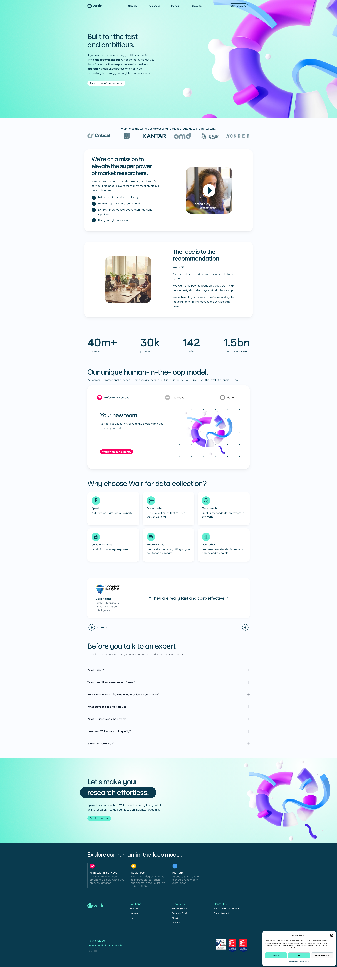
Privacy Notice (304, 962)
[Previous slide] (91, 627)
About (175, 918)
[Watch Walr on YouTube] (95, 951)
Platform (175, 5)
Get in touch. (238, 5)
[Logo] (94, 6)
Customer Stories (180, 913)
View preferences (322, 955)
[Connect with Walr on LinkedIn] (90, 951)
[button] (331, 935)
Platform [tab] (232, 397)
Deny (299, 955)
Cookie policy (115, 945)
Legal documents (97, 945)
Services (132, 5)
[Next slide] (245, 627)
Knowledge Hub (179, 908)
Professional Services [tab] (116, 397)
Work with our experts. (116, 451)
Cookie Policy (293, 962)
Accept (276, 955)
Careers (176, 922)
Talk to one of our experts (226, 908)
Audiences (154, 5)
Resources (197, 5)
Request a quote (222, 913)
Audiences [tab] (178, 397)
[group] (168, 433)
